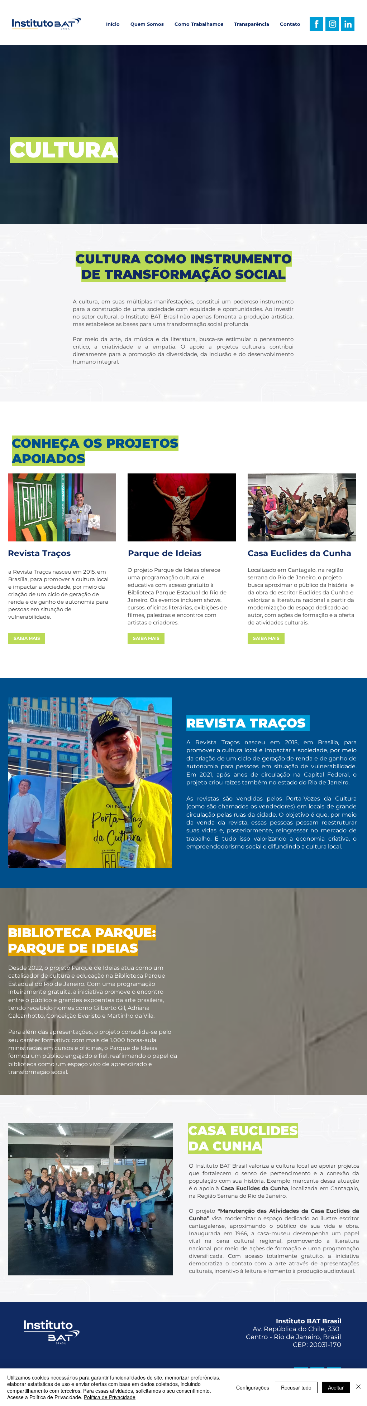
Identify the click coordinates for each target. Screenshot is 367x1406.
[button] (199, 24)
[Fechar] (358, 1387)
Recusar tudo (296, 1387)
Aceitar (336, 1387)
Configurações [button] (252, 1387)
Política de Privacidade (109, 1397)
